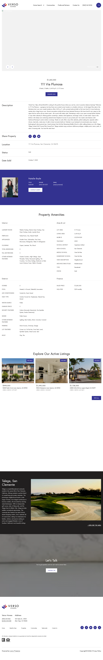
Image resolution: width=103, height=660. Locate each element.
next (12, 67)
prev (8, 67)
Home (3, 628)
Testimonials (44, 628)
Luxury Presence (15, 651)
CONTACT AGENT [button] (35, 190)
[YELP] (99, 627)
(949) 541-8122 (87, 5)
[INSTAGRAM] (86, 627)
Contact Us (76, 5)
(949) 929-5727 (43, 185)
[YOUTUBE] (90, 627)
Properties (23, 628)
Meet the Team (13, 628)
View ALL (96, 398)
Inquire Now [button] (51, 94)
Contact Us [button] (51, 570)
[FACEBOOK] (82, 627)
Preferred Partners (64, 5)
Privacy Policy (97, 651)
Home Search (37, 5)
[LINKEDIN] (95, 627)
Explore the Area (95, 525)
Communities (51, 5)
